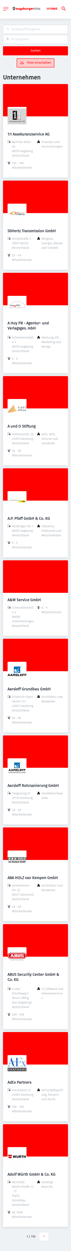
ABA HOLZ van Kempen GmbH (33, 877)
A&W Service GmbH (24, 600)
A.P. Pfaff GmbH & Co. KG (29, 518)
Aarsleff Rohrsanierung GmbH (33, 785)
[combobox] (35, 29)
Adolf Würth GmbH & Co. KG (31, 1174)
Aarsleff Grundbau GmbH (29, 689)
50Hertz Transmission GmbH (32, 231)
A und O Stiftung (22, 426)
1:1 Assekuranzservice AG (29, 134)
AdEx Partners (19, 1082)
